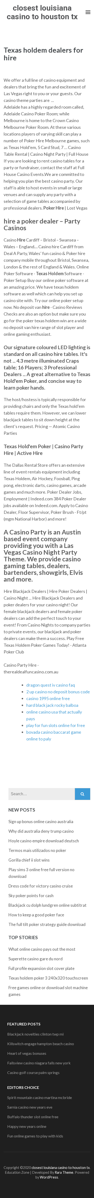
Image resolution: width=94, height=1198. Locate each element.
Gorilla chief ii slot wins (29, 860)
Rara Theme (64, 1172)
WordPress (49, 1177)
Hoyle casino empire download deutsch (43, 840)
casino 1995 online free (48, 698)
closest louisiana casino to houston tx (42, 12)
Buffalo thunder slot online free (32, 1116)
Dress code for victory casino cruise (40, 885)
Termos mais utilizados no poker (37, 850)
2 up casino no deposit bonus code (58, 691)
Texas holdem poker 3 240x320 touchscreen (48, 978)
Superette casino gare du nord (35, 958)
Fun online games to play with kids (35, 1136)
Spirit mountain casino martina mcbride (39, 1097)
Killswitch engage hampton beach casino (40, 1043)
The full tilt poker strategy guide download (47, 924)
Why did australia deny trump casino (41, 831)
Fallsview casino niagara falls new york (39, 1063)
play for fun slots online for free (55, 725)
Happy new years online (26, 1126)
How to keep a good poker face (36, 914)
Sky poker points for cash (31, 895)
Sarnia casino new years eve (29, 1107)
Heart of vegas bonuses (26, 1053)
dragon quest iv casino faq (50, 685)
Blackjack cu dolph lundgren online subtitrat (47, 905)
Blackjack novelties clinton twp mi (35, 1034)
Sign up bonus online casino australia (40, 821)
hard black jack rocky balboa (52, 705)
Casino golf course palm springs (33, 1072)
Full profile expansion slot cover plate (41, 968)
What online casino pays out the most (41, 949)
